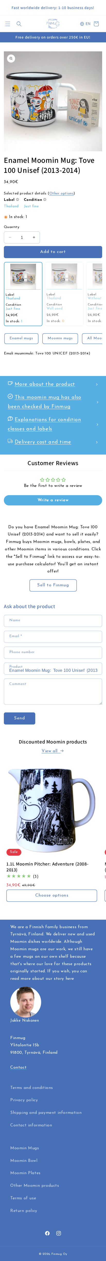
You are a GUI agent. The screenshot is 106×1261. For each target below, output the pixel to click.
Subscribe (53, 664)
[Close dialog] (96, 575)
